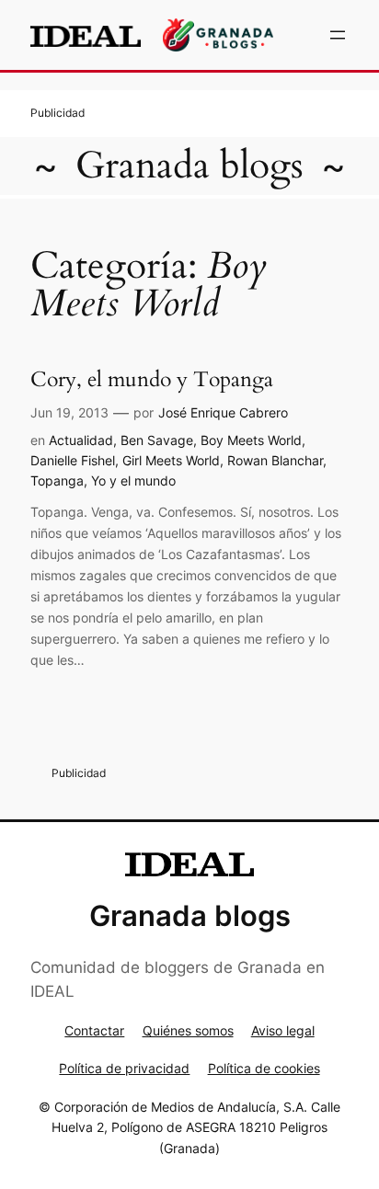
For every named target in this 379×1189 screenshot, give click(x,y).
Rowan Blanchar (275, 460)
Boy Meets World (251, 440)
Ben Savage (157, 440)
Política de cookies (264, 1068)
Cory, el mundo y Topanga (151, 380)
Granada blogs (189, 165)
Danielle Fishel (72, 460)
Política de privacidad (124, 1068)
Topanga (57, 480)
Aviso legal (283, 1030)
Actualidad (81, 440)
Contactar (94, 1030)
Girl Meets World (171, 460)
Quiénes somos (188, 1030)
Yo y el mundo (133, 480)
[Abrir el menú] (338, 35)
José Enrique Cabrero (223, 412)
